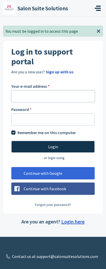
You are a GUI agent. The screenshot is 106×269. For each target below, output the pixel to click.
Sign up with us (60, 71)
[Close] (98, 30)
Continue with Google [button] (43, 173)
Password (21, 109)
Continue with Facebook (45, 188)
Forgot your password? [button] (53, 204)
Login (53, 146)
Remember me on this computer (46, 132)
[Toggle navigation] (98, 8)
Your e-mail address (30, 86)
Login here (73, 221)
